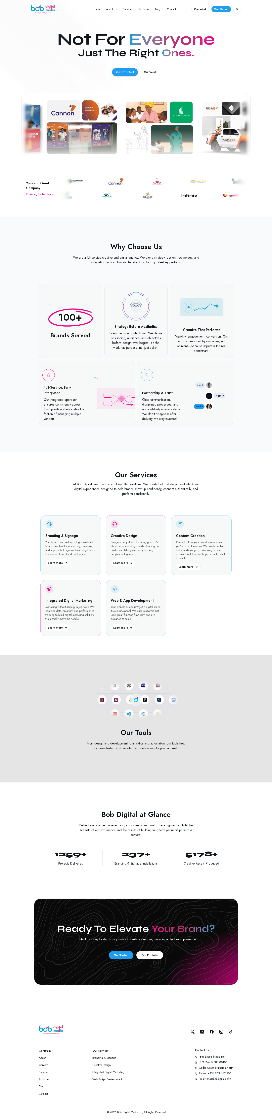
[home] (43, 9)
